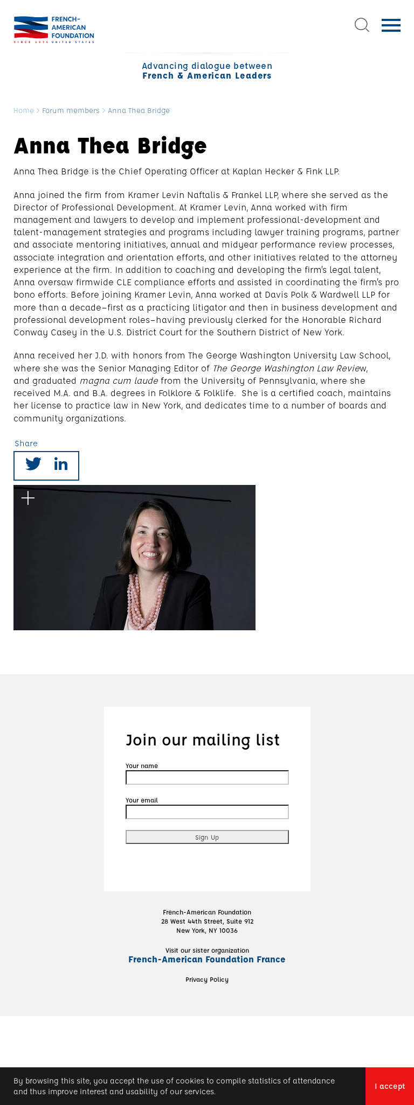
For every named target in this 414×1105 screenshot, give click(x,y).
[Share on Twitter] (33, 465)
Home (23, 111)
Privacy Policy (207, 979)
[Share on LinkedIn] (60, 465)
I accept (390, 1086)
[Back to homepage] (53, 29)
